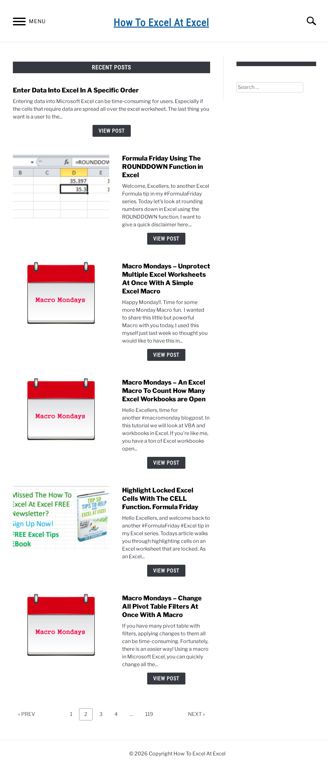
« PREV (26, 714)
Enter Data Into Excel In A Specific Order (76, 90)
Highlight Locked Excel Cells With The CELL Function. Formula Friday (160, 498)
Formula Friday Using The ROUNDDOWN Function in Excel (162, 166)
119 (151, 714)
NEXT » (196, 714)
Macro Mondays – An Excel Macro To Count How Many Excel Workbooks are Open (164, 391)
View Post (112, 131)
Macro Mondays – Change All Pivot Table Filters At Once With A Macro (162, 606)
